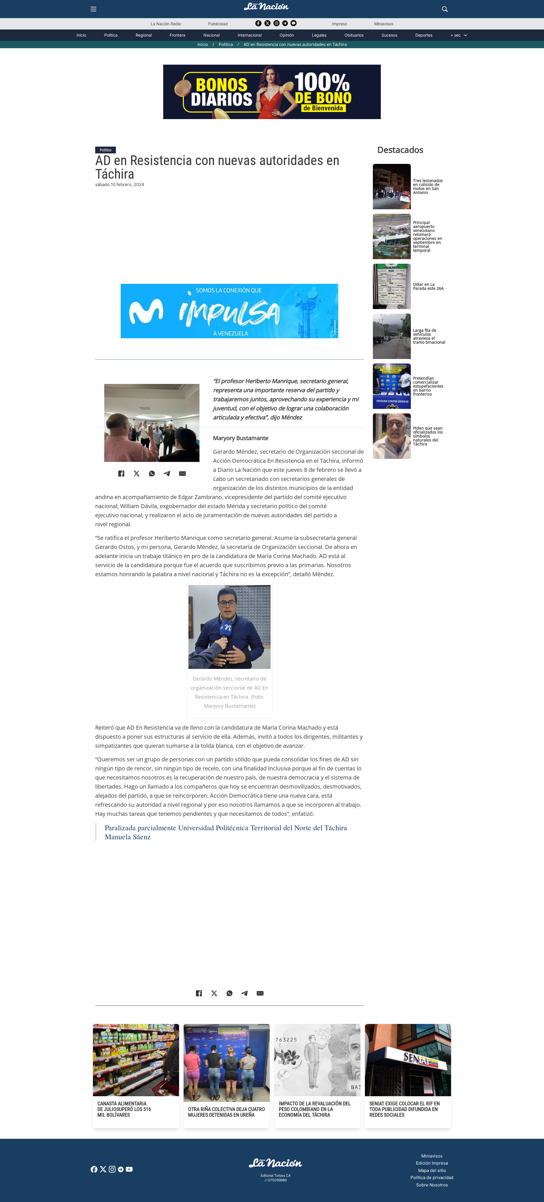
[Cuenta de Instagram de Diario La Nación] (112, 1171)
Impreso (339, 23)
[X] (136, 473)
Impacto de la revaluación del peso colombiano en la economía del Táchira (315, 1109)
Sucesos (389, 35)
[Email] (182, 473)
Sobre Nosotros (432, 1185)
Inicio (81, 35)
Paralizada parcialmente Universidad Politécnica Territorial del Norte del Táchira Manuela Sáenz (226, 832)
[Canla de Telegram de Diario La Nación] (121, 1171)
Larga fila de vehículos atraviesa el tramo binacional (429, 336)
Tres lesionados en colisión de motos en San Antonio (428, 186)
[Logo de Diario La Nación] (275, 1164)
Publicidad (218, 23)
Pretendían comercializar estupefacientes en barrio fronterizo (428, 386)
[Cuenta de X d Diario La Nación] (103, 1171)
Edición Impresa (432, 1163)
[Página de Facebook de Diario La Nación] (94, 1171)
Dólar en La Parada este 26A (428, 286)
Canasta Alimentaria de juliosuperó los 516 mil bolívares (124, 1109)
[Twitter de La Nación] (267, 25)
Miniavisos (383, 23)
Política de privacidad (432, 1177)
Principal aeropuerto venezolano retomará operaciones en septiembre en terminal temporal (427, 236)
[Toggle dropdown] (466, 35)
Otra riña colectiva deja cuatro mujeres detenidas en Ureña (226, 1112)
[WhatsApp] (152, 473)
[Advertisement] (230, 227)
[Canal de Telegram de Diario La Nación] (285, 24)
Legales (319, 35)
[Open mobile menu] (93, 9)
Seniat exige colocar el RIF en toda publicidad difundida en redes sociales (404, 1109)
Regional (144, 35)
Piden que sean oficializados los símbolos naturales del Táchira (428, 436)
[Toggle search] (444, 9)
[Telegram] (167, 473)
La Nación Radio (166, 23)
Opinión (287, 35)
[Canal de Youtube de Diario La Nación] (293, 25)
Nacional (211, 35)
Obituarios (354, 35)
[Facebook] (121, 473)
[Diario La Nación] (266, 8)
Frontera (177, 35)
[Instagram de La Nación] (276, 25)
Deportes (423, 35)
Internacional (250, 35)
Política (111, 35)
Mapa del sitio (432, 1170)
